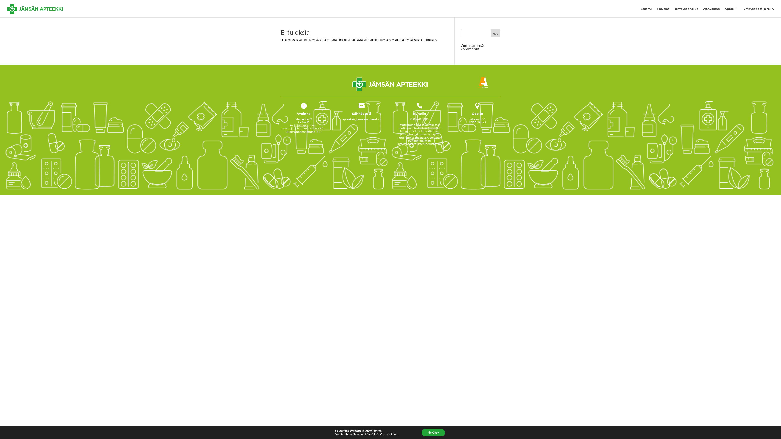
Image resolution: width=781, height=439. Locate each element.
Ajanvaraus (711, 9)
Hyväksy (433, 433)
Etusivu (646, 9)
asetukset (390, 434)
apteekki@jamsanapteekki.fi (361, 119)
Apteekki (731, 9)
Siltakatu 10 (477, 119)
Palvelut (663, 9)
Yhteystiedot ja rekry (759, 9)
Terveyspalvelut (686, 9)
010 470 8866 (419, 119)
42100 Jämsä (477, 122)
